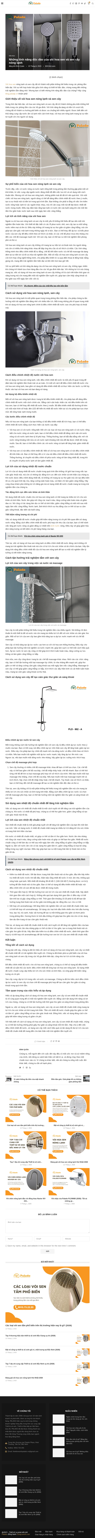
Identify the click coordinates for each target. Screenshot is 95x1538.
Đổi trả (81, 1532)
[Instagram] (76, 3)
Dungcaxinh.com (23, 1534)
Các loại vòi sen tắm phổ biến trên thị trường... (26, 1125)
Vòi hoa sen (10, 84)
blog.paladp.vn (11, 94)
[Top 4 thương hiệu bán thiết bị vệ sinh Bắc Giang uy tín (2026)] (83, 1339)
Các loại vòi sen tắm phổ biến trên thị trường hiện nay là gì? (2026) (38, 1325)
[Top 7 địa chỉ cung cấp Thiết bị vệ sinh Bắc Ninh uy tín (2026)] (25, 1145)
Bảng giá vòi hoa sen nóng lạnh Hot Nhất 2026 (69, 1162)
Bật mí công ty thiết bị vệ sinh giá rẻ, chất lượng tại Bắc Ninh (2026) (32, 1350)
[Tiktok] (85, 3)
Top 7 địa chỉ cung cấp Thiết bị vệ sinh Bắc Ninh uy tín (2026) (29, 1364)
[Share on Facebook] (51, 1041)
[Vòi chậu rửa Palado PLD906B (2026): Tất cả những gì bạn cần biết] (69, 1181)
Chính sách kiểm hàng (65, 1534)
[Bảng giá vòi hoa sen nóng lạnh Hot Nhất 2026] (69, 1145)
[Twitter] (73, 3)
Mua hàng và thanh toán (65, 1532)
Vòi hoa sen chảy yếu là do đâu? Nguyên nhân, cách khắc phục (77, 1430)
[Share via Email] (59, 1041)
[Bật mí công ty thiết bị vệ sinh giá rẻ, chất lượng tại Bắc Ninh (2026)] (69, 1108)
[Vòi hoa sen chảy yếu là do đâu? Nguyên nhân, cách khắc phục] (59, 1430)
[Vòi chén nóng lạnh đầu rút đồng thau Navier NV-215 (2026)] (25, 1181)
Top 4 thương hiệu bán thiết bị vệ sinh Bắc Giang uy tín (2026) (30, 1336)
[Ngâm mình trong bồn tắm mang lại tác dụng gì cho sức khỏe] (59, 1418)
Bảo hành (48, 1532)
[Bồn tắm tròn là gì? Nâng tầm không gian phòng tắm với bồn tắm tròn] (59, 1441)
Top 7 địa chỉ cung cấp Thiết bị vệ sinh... (26, 1162)
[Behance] (82, 3)
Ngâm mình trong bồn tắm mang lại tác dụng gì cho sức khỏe (76, 1419)
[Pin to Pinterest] (56, 1041)
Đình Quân (20, 66)
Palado (4, 1534)
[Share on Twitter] (53, 1041)
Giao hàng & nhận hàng (44, 1534)
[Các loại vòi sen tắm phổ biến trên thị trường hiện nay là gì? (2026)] (25, 1108)
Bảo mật (38, 1532)
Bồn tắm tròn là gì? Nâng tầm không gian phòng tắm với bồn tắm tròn (77, 1441)
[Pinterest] (79, 3)
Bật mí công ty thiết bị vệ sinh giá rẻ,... (69, 1125)
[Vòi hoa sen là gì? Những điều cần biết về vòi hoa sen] (59, 1452)
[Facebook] (70, 3)
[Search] (93, 3)
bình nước (55, 526)
